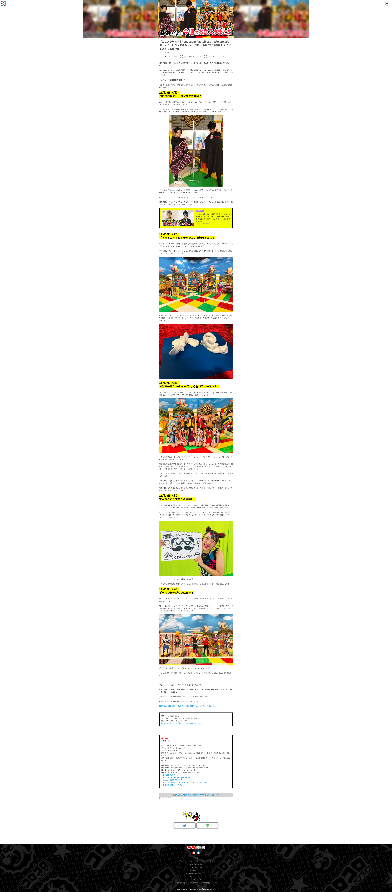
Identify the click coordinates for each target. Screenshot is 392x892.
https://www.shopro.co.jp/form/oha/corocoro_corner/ (181, 723)
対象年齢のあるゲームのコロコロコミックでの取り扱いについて (196, 883)
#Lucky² (163, 56)
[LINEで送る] (207, 826)
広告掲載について (196, 870)
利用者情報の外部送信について (196, 874)
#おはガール (175, 56)
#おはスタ (211, 56)
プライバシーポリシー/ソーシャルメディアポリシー (196, 861)
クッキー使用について (196, 867)
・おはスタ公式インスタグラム (172, 785)
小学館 (196, 858)
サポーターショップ (196, 877)
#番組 (201, 56)
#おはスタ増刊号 (189, 56)
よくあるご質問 (196, 880)
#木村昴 (221, 56)
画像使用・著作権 (196, 864)
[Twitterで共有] (184, 826)
